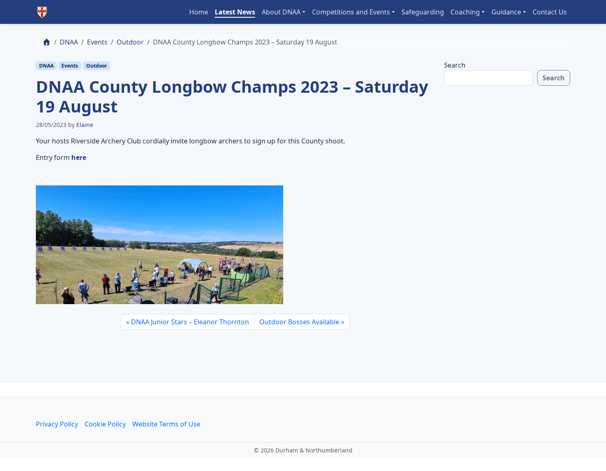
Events (97, 42)
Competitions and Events (351, 11)
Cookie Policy (105, 424)
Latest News (235, 11)
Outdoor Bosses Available (299, 321)
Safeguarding (423, 11)
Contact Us (550, 11)
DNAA (69, 42)
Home (198, 11)
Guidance (506, 11)
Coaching (465, 11)
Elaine (84, 125)
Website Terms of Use (166, 424)
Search (454, 65)
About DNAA (281, 11)
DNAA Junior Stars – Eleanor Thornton (190, 321)
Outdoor (130, 42)
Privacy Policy (57, 424)
